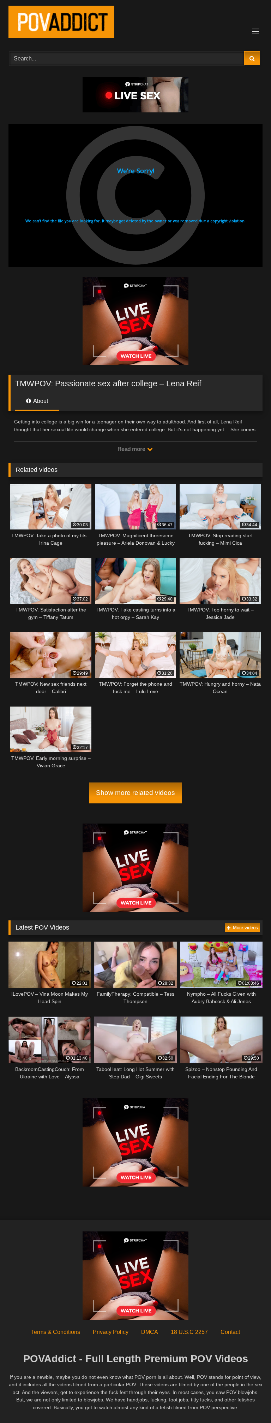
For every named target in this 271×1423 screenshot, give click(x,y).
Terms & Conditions (55, 1332)
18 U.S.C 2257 (189, 1332)
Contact (230, 1332)
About (40, 401)
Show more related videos (135, 792)
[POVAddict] (135, 23)
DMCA (149, 1332)
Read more (132, 449)
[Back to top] (249, 1402)
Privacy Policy (110, 1332)
